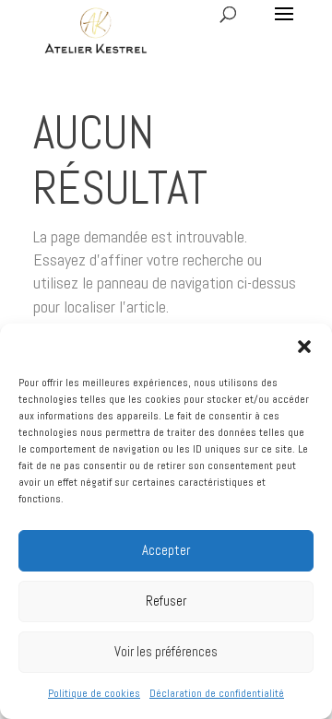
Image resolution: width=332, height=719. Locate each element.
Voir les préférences (166, 651)
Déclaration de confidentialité (216, 693)
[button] (304, 346)
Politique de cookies (94, 693)
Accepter (166, 550)
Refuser (166, 600)
